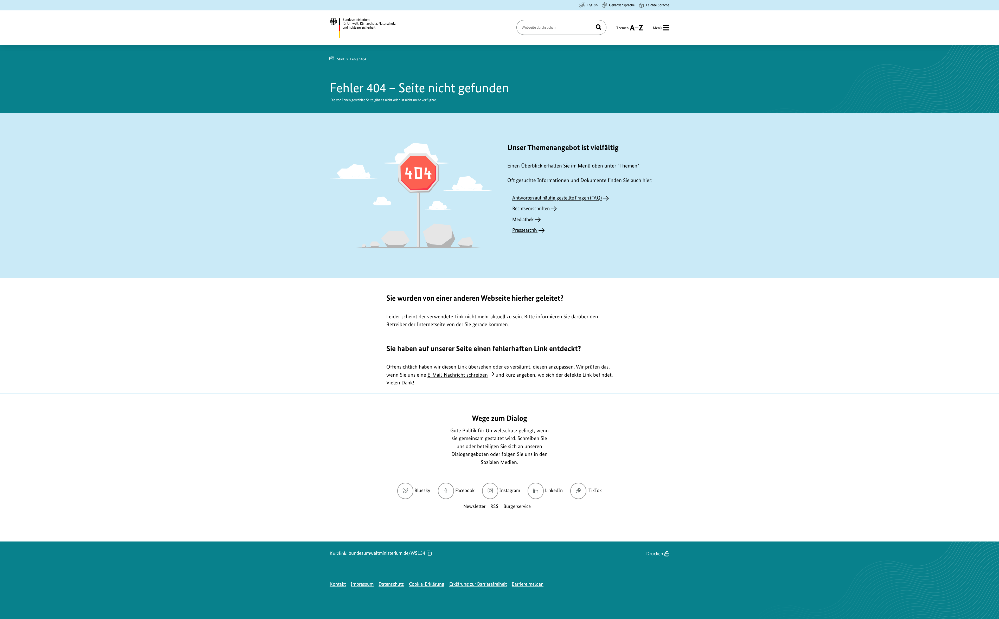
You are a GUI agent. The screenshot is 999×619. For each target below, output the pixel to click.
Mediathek (523, 219)
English (592, 5)
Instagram (509, 490)
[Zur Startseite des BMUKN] (367, 28)
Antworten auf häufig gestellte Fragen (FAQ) (557, 198)
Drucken (654, 554)
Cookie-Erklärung (426, 584)
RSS (494, 506)
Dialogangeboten (470, 454)
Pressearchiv (524, 230)
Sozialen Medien (499, 462)
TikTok (595, 490)
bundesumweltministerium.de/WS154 (387, 553)
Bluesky (422, 490)
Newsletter (474, 506)
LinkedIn (554, 490)
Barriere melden (527, 584)
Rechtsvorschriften (531, 208)
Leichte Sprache (657, 5)
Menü (657, 28)
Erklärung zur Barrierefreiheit (478, 584)
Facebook (465, 490)
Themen (622, 30)
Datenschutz (391, 584)
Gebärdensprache (622, 5)
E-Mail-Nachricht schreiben (457, 375)
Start (340, 59)
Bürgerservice (517, 506)
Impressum (362, 584)
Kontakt (338, 584)
